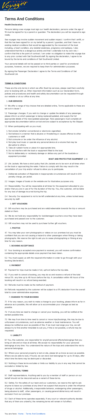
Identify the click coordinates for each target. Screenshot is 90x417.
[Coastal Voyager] (15, 5)
